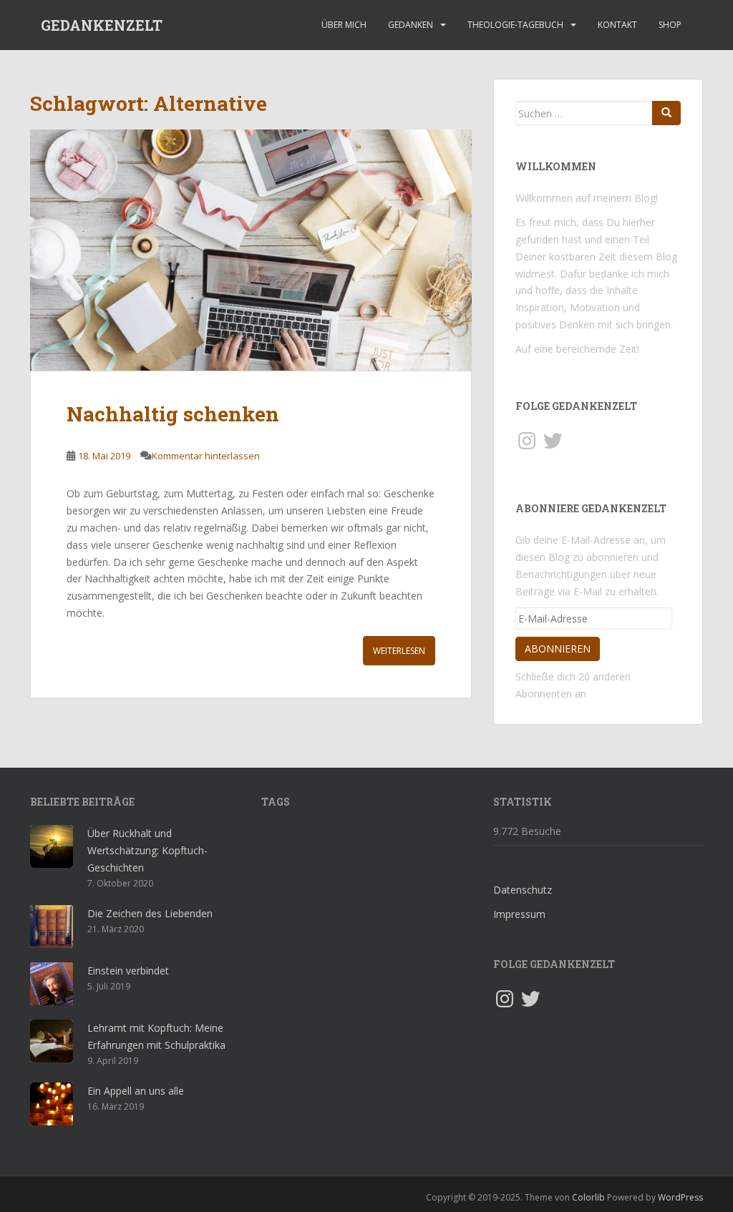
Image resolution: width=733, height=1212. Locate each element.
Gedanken (410, 25)
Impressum (519, 914)
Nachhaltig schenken (173, 414)
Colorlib (588, 1197)
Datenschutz (522, 889)
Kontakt (617, 25)
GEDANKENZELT (101, 25)
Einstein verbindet (128, 970)
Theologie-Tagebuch (515, 25)
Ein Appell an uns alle (135, 1091)
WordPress (680, 1197)
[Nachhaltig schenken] (251, 250)
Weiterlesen (399, 651)
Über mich (343, 25)
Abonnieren (558, 648)
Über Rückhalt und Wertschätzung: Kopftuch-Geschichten (147, 850)
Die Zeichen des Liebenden (150, 913)
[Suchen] (666, 113)
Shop (670, 25)
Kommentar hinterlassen (206, 455)
